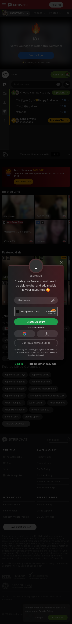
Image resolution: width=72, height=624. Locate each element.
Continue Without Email (36, 342)
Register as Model (45, 363)
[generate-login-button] (53, 300)
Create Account (36, 321)
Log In (19, 363)
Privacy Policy (25, 352)
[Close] (61, 262)
